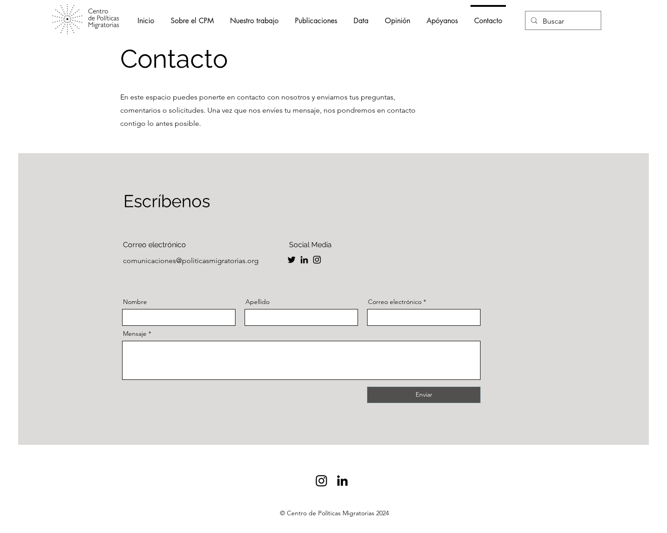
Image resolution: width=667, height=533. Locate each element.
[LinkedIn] (304, 259)
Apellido (257, 302)
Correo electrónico (395, 302)
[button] (254, 16)
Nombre (135, 302)
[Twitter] (291, 259)
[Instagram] (317, 259)
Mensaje (135, 333)
